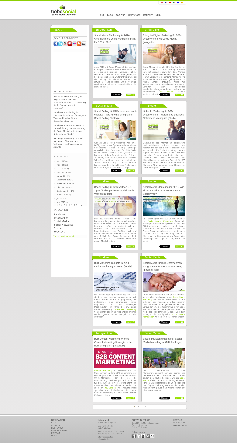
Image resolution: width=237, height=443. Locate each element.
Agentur (120, 15)
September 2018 (64, 191)
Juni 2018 (61, 202)
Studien (58, 228)
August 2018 (62, 194)
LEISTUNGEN (57, 428)
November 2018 (64, 183)
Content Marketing (103, 370)
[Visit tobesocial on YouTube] (65, 44)
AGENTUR (56, 425)
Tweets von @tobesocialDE (64, 236)
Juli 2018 (60, 198)
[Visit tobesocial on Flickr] (74, 44)
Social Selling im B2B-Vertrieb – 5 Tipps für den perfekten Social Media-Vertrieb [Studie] (114, 190)
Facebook (59, 214)
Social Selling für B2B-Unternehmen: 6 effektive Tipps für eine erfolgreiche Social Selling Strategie (115, 114)
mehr (129, 94)
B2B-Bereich (110, 387)
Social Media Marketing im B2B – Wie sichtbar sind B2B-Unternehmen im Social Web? (163, 190)
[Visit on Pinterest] (69, 44)
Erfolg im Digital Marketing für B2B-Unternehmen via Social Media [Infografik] (162, 39)
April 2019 (61, 165)
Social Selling (166, 91)
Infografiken (61, 217)
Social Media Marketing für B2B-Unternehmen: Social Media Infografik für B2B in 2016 (115, 39)
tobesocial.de (103, 439)
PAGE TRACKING (59, 430)
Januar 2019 (62, 176)
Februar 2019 (63, 172)
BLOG (54, 423)
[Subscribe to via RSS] (79, 44)
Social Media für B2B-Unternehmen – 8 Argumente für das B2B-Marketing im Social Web (163, 266)
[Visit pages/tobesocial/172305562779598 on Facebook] (55, 44)
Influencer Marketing (125, 309)
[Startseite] (98, 10)
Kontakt (148, 15)
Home (101, 15)
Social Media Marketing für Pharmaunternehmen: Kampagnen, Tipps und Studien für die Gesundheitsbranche (69, 116)
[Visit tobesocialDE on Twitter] (60, 44)
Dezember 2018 (64, 179)
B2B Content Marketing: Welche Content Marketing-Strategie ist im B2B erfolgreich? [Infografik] (113, 342)
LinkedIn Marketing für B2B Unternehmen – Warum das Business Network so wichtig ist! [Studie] (163, 114)
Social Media (61, 221)
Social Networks (63, 224)
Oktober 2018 (63, 187)
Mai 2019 (61, 161)
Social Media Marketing (160, 221)
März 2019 (61, 168)
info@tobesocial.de (105, 437)
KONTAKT (55, 433)
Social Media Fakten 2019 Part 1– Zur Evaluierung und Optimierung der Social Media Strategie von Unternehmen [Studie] (69, 129)
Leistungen (134, 15)
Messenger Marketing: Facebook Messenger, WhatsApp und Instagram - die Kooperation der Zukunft (68, 142)
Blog (110, 15)
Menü (158, 15)
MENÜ (54, 436)
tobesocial (60, 231)
